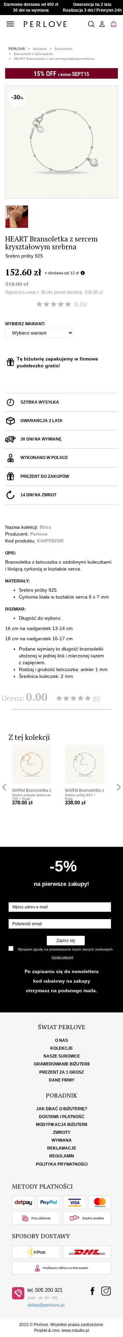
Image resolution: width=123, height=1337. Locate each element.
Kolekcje (61, 1048)
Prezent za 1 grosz (61, 1072)
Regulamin (61, 1156)
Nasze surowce (61, 1056)
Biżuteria (40, 49)
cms (55, 1330)
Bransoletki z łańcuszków (33, 54)
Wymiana (62, 1140)
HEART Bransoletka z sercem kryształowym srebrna (54, 59)
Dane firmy (61, 1080)
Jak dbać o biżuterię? (61, 1108)
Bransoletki (63, 49)
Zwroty (61, 1132)
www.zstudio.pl (75, 1330)
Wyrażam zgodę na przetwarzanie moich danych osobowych (65, 949)
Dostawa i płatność (61, 1116)
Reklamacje (61, 1148)
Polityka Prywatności (61, 1164)
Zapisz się (65, 940)
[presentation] (4, 787)
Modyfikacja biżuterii (61, 1124)
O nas (61, 1040)
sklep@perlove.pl (46, 1305)
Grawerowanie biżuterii (62, 1064)
